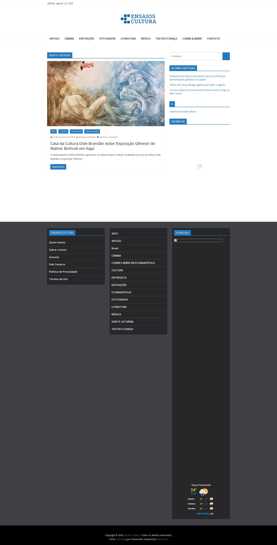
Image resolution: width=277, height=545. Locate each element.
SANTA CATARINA (92, 131)
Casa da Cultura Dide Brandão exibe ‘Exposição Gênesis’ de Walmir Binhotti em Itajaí (102, 146)
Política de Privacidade (63, 271)
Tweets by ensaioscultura (182, 111)
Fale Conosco (57, 264)
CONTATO (213, 38)
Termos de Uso (58, 279)
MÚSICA (146, 38)
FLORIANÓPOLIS (121, 292)
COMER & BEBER (192, 38)
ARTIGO (54, 38)
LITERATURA (128, 38)
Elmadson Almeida (87, 137)
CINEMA (69, 38)
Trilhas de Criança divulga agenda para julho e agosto (197, 84)
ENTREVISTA (119, 277)
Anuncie (54, 257)
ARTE (53, 131)
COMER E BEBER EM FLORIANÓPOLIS (133, 263)
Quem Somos (57, 242)
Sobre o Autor (58, 250)
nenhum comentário (108, 137)
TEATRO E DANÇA (166, 38)
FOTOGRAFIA (107, 38)
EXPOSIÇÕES (86, 38)
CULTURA (63, 131)
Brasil (115, 248)
